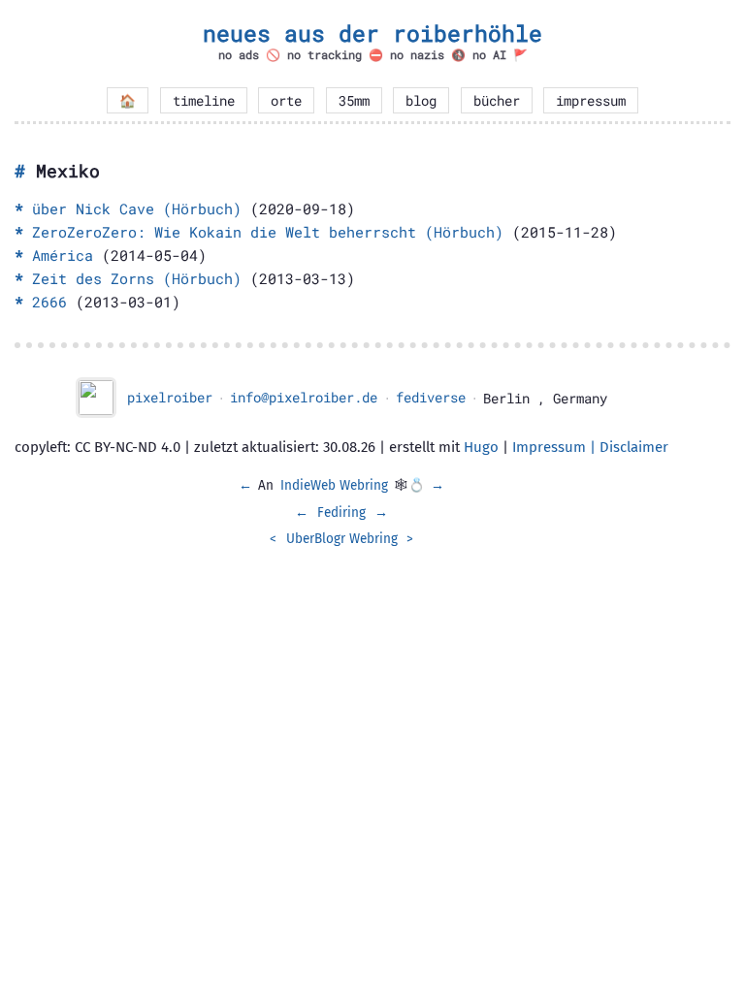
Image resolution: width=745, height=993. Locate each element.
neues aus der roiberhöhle (372, 33)
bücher (496, 101)
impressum (591, 101)
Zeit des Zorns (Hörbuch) (137, 278)
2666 (49, 301)
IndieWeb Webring (334, 485)
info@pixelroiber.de (303, 397)
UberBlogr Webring (342, 538)
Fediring (341, 512)
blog (421, 101)
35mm (354, 101)
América (62, 255)
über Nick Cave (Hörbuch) (137, 208)
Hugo (481, 447)
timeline (204, 101)
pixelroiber (169, 397)
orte (286, 101)
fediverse (431, 397)
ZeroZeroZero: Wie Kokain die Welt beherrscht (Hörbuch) (267, 231)
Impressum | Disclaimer (590, 447)
